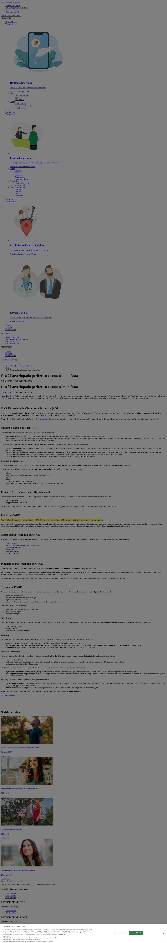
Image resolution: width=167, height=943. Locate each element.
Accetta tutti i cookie (136, 933)
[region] (83, 933)
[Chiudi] (163, 933)
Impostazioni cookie (120, 933)
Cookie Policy (62, 934)
